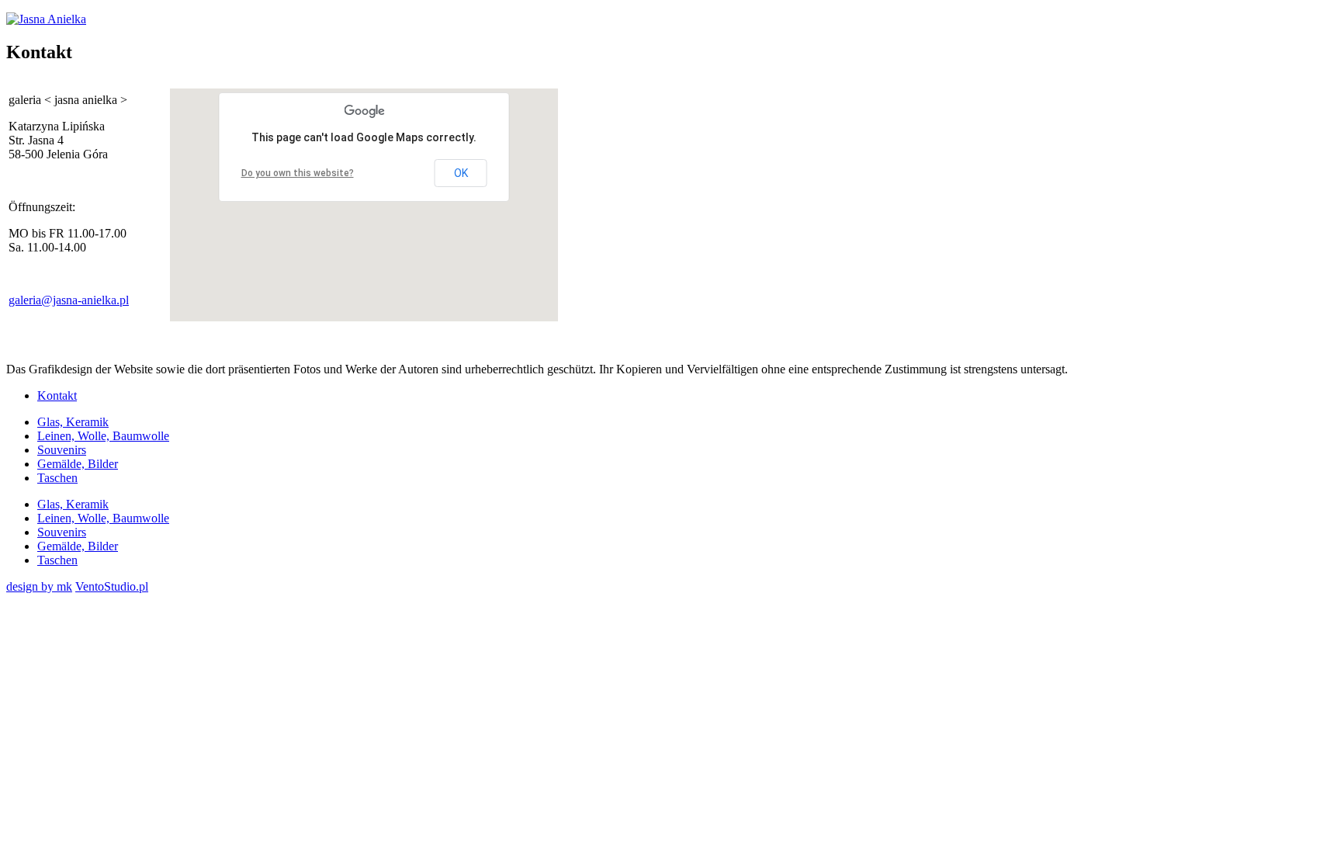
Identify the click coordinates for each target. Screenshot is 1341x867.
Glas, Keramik (73, 421)
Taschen (57, 477)
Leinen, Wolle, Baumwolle (103, 435)
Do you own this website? (297, 173)
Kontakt (57, 395)
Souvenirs (61, 449)
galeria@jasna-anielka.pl (69, 300)
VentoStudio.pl (111, 586)
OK (461, 173)
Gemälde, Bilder (77, 463)
